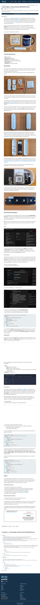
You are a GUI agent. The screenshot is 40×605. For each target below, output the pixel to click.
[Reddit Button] (5, 579)
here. (16, 394)
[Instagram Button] (4, 579)
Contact (21, 595)
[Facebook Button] (3, 579)
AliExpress (12, 103)
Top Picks (24, 1)
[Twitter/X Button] (1, 579)
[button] (37, 1)
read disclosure (36, 5)
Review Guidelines (23, 599)
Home (2, 5)
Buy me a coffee (5, 581)
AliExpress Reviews (14, 18)
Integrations (22, 586)
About (21, 594)
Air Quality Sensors (4, 596)
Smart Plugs (3, 595)
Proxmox (21, 590)
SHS (4, 542)
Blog (12, 1)
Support (21, 596)
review (10, 23)
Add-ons (21, 585)
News (15, 1)
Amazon (8, 103)
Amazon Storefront (23, 13)
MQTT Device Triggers (22, 389)
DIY (35, 1)
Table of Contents (4, 16)
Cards (21, 587)
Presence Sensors (4, 594)
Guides (19, 1)
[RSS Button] (6, 579)
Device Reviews (30, 1)
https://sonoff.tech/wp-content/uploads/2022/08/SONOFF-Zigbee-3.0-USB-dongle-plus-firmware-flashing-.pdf (17, 565)
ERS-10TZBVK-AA (16, 19)
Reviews (5, 5)
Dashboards (22, 589)
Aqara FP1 (7, 136)
